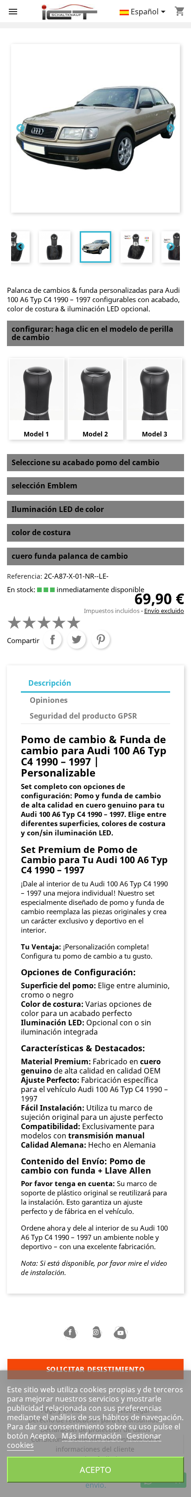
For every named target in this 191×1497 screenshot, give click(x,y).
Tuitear (76, 639)
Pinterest (100, 639)
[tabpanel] (95, 247)
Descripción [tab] (49, 683)
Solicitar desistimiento (95, 1369)
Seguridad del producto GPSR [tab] (83, 716)
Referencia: (24, 576)
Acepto (95, 1469)
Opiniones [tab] (49, 700)
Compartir (52, 639)
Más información (92, 1436)
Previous (20, 128)
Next (170, 128)
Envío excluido (164, 610)
